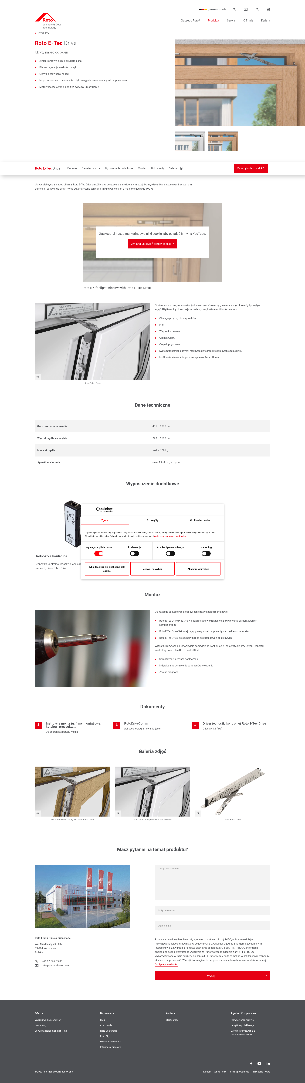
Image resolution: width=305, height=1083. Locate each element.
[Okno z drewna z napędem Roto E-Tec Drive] (38, 813)
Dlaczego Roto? (190, 20)
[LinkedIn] (268, 1063)
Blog (102, 1020)
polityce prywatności (164, 536)
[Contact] (245, 9)
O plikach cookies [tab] (200, 520)
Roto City (105, 1036)
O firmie (248, 20)
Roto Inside (106, 1025)
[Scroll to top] (298, 1076)
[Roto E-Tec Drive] (38, 377)
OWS (267, 1071)
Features (72, 168)
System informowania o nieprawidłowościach (243, 1033)
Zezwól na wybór (152, 568)
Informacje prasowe (110, 1047)
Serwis (231, 20)
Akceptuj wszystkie (198, 568)
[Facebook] (251, 1063)
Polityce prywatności (166, 964)
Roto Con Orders (108, 1031)
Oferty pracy (172, 1020)
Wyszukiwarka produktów (48, 1020)
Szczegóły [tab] (152, 520)
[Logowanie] (257, 9)
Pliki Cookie (257, 1071)
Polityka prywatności (239, 1071)
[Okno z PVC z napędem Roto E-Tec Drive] (118, 813)
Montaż (142, 168)
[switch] (134, 553)
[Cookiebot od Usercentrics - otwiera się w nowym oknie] (98, 509)
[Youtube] (259, 1063)
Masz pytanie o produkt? (250, 168)
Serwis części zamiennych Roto (51, 1031)
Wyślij (211, 976)
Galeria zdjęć (176, 168)
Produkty (213, 20)
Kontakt (207, 1071)
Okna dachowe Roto (110, 1041)
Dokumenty (157, 168)
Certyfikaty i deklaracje (242, 1025)
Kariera (265, 20)
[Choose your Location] (268, 9)
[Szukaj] (234, 9)
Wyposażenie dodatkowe (119, 168)
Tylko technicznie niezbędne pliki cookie (107, 569)
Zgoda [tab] (104, 520)
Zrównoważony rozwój (242, 1020)
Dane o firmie (220, 1071)
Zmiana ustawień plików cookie (151, 243)
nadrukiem (181, 536)
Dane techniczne (91, 168)
